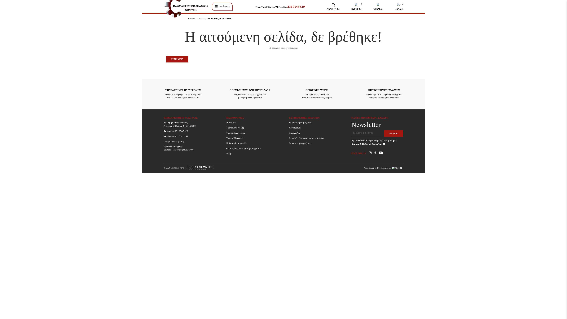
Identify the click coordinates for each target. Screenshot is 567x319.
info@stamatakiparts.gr (174, 141)
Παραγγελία (294, 133)
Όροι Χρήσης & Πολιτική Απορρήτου (243, 148)
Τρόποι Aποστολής (235, 128)
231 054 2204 (176, 136)
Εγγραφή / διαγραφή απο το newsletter (306, 138)
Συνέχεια (177, 59)
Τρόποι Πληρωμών (234, 138)
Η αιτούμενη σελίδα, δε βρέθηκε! (214, 19)
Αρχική (191, 19)
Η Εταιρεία (231, 122)
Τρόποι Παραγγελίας (235, 133)
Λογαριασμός (295, 128)
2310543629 (296, 6)
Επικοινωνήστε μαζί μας (300, 122)
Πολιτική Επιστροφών (236, 143)
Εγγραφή (393, 133)
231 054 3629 (176, 131)
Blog (228, 153)
